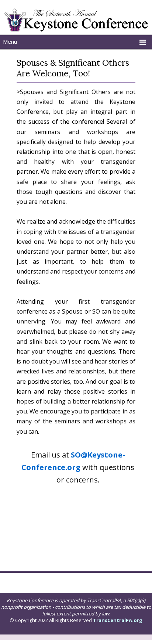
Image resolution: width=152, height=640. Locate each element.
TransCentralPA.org (117, 620)
